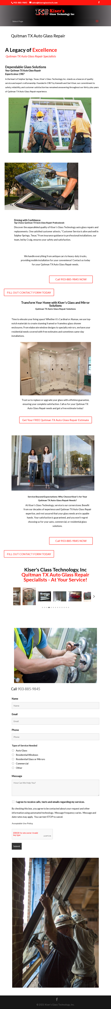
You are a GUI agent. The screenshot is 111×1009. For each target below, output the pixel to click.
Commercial (22, 763)
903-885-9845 (29, 689)
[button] (17, 596)
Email (15, 714)
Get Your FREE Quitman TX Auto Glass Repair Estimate (55, 420)
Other (19, 767)
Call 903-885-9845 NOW (70, 279)
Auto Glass (21, 750)
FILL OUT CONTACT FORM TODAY (29, 292)
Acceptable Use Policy (22, 823)
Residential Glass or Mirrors (30, 759)
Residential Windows (27, 754)
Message (17, 776)
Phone (15, 729)
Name (15, 698)
